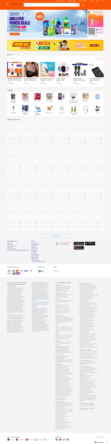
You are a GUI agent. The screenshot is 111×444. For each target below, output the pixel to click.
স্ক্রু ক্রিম (81, 358)
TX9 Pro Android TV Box (85, 376)
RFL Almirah (61, 385)
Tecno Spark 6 (88, 297)
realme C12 (88, 304)
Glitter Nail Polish (59, 428)
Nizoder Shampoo (68, 386)
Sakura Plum (70, 391)
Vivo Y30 (81, 291)
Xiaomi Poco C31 (83, 344)
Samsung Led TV (65, 305)
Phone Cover (63, 294)
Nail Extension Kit (83, 382)
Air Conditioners (59, 317)
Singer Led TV (64, 306)
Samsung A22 (83, 325)
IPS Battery (82, 369)
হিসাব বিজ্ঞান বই (93, 353)
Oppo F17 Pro (93, 288)
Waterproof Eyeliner (60, 406)
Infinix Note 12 (93, 335)
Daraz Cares (34, 248)
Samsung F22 (83, 315)
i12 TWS (81, 397)
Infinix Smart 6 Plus (84, 343)
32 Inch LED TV (66, 310)
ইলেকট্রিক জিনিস (85, 358)
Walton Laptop (59, 350)
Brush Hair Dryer (68, 422)
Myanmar (34, 305)
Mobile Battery (59, 295)
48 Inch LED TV (59, 312)
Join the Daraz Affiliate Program (38, 261)
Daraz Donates (34, 255)
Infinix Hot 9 (91, 289)
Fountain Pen (91, 391)
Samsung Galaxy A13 (84, 331)
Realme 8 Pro (93, 286)
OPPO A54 (82, 311)
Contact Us (10, 247)
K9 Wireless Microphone (90, 369)
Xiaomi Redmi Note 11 (84, 338)
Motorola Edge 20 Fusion (90, 326)
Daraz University (35, 257)
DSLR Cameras (70, 320)
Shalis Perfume (83, 388)
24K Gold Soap (59, 369)
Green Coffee (94, 368)
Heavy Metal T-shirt (60, 393)
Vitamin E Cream (59, 392)
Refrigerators (66, 317)
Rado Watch (58, 387)
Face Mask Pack (67, 425)
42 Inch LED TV (66, 311)
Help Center (10, 243)
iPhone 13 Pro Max (88, 313)
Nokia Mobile (58, 288)
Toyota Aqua (58, 338)
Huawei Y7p (82, 321)
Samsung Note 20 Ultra (85, 303)
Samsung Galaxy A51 (84, 310)
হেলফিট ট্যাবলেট (89, 357)
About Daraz (34, 243)
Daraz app (42, 292)
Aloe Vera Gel (69, 409)
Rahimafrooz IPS (69, 379)
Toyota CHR (67, 337)
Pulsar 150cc (58, 336)
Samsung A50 (83, 308)
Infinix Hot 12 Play (92, 343)
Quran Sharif (62, 379)
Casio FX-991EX (83, 396)
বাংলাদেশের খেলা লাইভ (90, 355)
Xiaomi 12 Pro (91, 346)
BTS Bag (62, 365)
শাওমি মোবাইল (58, 399)
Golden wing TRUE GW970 (61, 391)
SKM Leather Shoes (84, 393)
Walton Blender (59, 351)
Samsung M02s (83, 293)
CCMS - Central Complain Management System (18, 250)
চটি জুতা (91, 352)
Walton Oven (65, 350)
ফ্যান (91, 354)
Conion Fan (70, 330)
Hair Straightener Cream (61, 426)
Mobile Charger (69, 294)
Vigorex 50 (58, 344)
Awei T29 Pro (93, 386)
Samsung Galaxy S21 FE (85, 327)
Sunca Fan (62, 329)
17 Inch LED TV (59, 307)
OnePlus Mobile (65, 288)
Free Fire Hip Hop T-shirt (85, 380)
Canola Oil (93, 363)
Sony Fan (57, 329)
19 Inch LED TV (66, 307)
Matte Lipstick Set (59, 411)
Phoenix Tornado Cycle (91, 396)
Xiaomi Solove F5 (66, 381)
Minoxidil (88, 368)
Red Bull (57, 379)
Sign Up (97, 1)
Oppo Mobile (58, 291)
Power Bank (65, 295)
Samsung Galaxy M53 (84, 342)
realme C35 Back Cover (67, 374)
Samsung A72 (83, 294)
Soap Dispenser (59, 404)
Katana (88, 388)
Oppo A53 (95, 294)
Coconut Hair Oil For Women (62, 416)
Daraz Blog (33, 247)
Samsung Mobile (66, 286)
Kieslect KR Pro (59, 384)
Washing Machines (60, 319)
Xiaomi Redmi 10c (83, 346)
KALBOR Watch (59, 381)
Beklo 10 (69, 343)
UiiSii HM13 (58, 382)
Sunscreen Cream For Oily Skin (62, 419)
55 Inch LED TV (59, 313)
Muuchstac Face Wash (60, 375)
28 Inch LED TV (59, 310)
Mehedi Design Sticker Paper (90, 397)
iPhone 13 (82, 313)
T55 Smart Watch (83, 391)
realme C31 (90, 330)
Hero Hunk (64, 336)
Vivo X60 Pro (94, 308)
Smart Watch (65, 297)
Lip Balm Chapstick (60, 427)
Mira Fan (62, 326)
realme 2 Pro (88, 337)
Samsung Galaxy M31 (92, 287)
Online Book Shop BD (60, 358)
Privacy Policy (34, 250)
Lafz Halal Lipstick (59, 420)
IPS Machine (58, 371)
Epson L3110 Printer (84, 330)
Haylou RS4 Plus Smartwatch (62, 376)
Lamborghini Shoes (60, 386)
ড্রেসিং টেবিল (88, 353)
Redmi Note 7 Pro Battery (85, 377)
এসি (93, 354)
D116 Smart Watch (66, 395)
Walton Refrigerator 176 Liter (85, 381)
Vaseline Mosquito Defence (85, 390)
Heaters (66, 319)
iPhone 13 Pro (89, 314)
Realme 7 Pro (87, 286)
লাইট (89, 358)
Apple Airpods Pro (88, 324)
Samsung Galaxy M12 (84, 302)
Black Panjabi (82, 399)
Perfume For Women (60, 410)
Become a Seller (72, 1)
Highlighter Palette (67, 404)
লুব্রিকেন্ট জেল (93, 358)
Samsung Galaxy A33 (84, 335)
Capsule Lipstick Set (60, 422)
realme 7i (82, 286)
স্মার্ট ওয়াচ (94, 399)
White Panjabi (89, 399)
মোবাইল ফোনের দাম (83, 352)
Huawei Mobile (59, 287)
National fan (69, 327)
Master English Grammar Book (86, 375)
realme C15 (94, 304)
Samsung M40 (90, 293)
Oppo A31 (82, 326)
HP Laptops (58, 300)
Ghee (81, 364)
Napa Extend (68, 342)
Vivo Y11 (81, 288)
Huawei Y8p (88, 321)
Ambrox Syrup (59, 343)
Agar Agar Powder (66, 369)
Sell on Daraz (34, 258)
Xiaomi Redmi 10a (91, 344)
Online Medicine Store (60, 362)
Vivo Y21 (88, 336)
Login (91, 1)
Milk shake (82, 374)
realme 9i (93, 336)
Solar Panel (71, 319)
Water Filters (58, 323)
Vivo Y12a (92, 302)
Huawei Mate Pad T (84, 320)
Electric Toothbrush (60, 417)
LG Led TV (58, 306)
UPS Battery (70, 318)
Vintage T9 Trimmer (60, 370)
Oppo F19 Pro (90, 298)
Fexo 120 (57, 342)
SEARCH (78, 5)
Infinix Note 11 (82, 336)
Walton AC (58, 349)
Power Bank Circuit (92, 398)
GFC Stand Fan (65, 371)
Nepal (39, 304)
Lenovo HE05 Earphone (61, 320)
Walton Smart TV (68, 352)
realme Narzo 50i (90, 315)
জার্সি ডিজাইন (95, 352)
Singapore (82, 404)
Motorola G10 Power (84, 316)
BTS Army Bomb (59, 368)
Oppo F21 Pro (86, 288)
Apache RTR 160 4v (60, 337)
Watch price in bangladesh (61, 396)
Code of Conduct (35, 259)
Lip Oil (64, 409)
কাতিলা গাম (94, 357)
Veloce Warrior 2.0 (83, 379)
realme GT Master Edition (90, 311)
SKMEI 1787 (70, 384)
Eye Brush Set (70, 403)
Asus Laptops (70, 300)
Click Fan (57, 326)
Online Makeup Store (60, 359)
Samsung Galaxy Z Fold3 (85, 305)
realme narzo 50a (93, 338)
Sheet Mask (82, 401)
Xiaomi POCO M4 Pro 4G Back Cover (87, 385)
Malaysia (87, 404)
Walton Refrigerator (65, 349)
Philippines (92, 404)
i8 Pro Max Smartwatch (85, 386)
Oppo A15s (82, 297)
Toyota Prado (64, 338)
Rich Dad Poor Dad (65, 382)
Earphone (58, 294)
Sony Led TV (58, 305)
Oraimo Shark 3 (93, 333)
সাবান (96, 358)
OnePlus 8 (82, 324)
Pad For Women (59, 409)
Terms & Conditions (11, 248)
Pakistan (46, 303)
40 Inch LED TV (59, 311)
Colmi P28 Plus (59, 374)
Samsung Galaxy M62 (84, 333)
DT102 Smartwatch (91, 371)
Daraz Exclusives (35, 254)
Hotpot (62, 390)
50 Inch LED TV (66, 312)
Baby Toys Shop (68, 359)
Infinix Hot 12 (82, 337)
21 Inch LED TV (59, 308)
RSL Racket (58, 390)
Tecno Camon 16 (93, 310)
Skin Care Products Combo (61, 414)
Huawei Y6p (91, 320)
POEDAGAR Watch (90, 392)
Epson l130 (64, 384)
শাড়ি (85, 353)
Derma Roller (82, 370)
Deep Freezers (58, 318)
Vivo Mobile (64, 291)
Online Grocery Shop (68, 361)
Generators (64, 318)
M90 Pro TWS (93, 380)
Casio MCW (82, 387)
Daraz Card (34, 246)
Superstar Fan (59, 330)
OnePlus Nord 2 (91, 322)
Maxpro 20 (64, 343)
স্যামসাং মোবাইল (63, 399)
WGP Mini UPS (66, 380)
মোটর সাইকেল (82, 353)
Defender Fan (62, 327)
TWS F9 (64, 373)
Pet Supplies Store (59, 361)
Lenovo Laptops (59, 301)
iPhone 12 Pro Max (88, 291)
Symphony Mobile (66, 287)
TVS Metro (69, 336)
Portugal (85, 409)
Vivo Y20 (89, 292)
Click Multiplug (83, 371)
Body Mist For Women (68, 411)
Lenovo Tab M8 (92, 316)
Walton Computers (59, 354)
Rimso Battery (82, 368)
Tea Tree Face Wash (69, 427)
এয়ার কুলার (96, 354)
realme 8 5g (91, 309)
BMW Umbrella (59, 373)
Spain (81, 409)
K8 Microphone (70, 373)
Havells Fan (64, 330)
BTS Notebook (68, 365)
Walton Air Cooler (59, 352)
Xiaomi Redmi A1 (83, 347)
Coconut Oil (88, 363)
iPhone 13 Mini (83, 314)
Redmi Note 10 (83, 292)
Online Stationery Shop (60, 357)
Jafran (57, 385)
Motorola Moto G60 (84, 309)
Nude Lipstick (91, 382)
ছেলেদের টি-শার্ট (82, 354)
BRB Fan (57, 327)
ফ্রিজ (85, 355)
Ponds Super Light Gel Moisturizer (63, 421)
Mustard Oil (82, 363)
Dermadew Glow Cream (90, 387)
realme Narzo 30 (83, 287)
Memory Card (58, 297)
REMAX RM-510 (59, 395)
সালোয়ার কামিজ (87, 354)
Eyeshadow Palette (59, 425)
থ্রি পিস (88, 352)
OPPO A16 (89, 308)
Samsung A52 (90, 294)
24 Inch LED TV (66, 308)
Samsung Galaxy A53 (84, 332)
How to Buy (9, 244)
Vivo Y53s (95, 314)
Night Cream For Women (61, 403)
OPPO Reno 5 (82, 304)
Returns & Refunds (11, 246)
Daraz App (33, 252)
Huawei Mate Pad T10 (84, 319)
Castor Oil (85, 364)
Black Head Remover (60, 405)
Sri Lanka (43, 304)
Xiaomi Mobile (59, 286)
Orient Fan (68, 329)
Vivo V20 (87, 289)
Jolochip (67, 370)
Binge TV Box (82, 392)
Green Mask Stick (68, 393)
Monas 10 (62, 342)
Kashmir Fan (58, 331)
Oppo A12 (82, 289)
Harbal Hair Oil (68, 405)
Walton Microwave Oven (68, 351)
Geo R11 (66, 385)
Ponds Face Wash (83, 398)
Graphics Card (66, 301)
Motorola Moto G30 (84, 300)
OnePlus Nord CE (83, 322)
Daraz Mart (34, 251)
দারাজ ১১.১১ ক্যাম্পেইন (83, 357)
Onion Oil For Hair (69, 410)
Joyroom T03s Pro (65, 387)
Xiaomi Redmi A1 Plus (92, 347)
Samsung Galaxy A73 (84, 341)
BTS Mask (58, 365)
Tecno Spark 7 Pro (83, 298)
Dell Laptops (63, 300)
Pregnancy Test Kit (90, 370)
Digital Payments (35, 244)
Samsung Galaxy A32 (84, 299)
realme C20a (93, 303)
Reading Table (59, 380)
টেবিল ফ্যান (81, 355)
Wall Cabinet (66, 392)
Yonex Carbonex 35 (69, 390)
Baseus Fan (67, 326)
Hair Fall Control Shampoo (61, 408)
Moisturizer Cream (59, 415)
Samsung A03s (90, 325)
